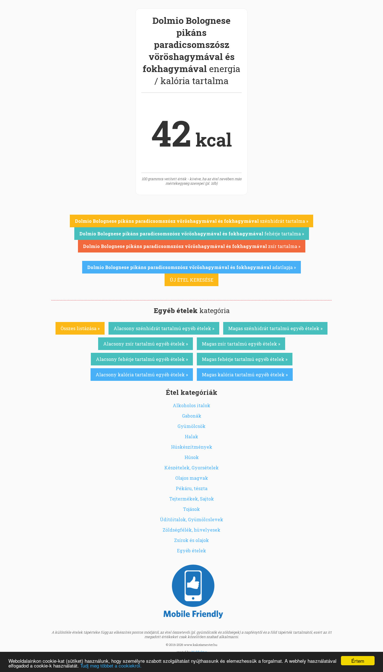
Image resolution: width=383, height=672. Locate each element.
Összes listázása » (80, 328)
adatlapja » (191, 267)
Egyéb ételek (191, 550)
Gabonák (191, 416)
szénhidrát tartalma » (191, 221)
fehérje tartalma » (191, 234)
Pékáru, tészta (191, 488)
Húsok (191, 457)
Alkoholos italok (191, 405)
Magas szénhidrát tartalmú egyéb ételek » (275, 328)
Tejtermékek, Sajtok (191, 499)
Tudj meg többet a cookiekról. (111, 665)
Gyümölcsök (191, 426)
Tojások (191, 509)
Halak (191, 436)
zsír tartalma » (191, 246)
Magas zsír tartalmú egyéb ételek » (241, 344)
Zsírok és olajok (191, 540)
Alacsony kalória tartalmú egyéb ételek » (142, 374)
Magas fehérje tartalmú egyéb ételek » (244, 359)
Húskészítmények (191, 447)
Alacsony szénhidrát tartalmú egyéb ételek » (164, 328)
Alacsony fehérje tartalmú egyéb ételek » (142, 359)
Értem (357, 660)
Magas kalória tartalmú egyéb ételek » (245, 374)
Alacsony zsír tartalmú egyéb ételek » (145, 344)
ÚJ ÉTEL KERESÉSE (191, 280)
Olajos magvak (191, 478)
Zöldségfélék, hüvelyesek (191, 530)
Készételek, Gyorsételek (191, 468)
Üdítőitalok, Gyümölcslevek (191, 519)
